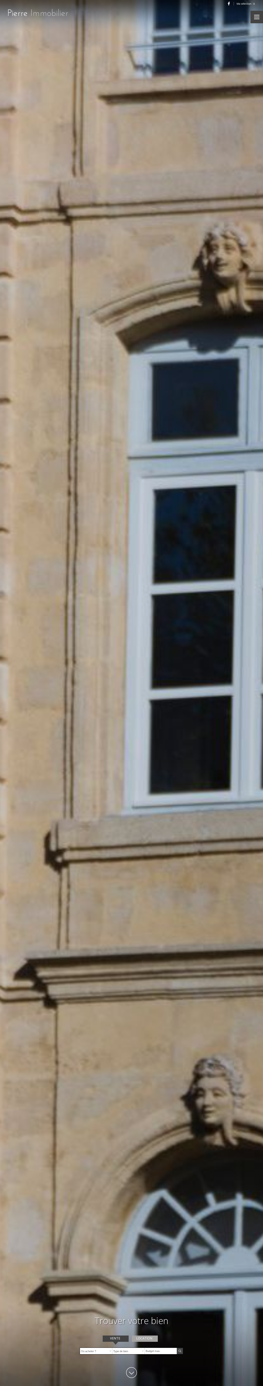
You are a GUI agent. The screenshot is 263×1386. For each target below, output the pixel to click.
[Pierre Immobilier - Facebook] (229, 3)
